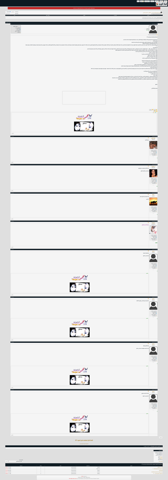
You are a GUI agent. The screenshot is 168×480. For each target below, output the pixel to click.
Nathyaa (153, 223)
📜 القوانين (161, 1)
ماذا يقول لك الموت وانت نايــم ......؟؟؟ (157, 473)
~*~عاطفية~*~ (153, 166)
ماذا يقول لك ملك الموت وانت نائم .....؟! (157, 468)
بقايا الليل (153, 138)
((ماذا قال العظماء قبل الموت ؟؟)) (84, 440)
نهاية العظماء (160, 470)
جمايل (153, 251)
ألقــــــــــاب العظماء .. (159, 467)
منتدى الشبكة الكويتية (157, 12)
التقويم (84, 15)
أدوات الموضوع (8, 22)
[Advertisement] (84, 98)
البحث (14, 15)
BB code (161, 456)
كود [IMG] (161, 458)
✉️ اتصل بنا (152, 1)
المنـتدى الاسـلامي (145, 12)
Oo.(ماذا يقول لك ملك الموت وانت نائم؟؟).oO (156, 471)
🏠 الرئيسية (165, 1)
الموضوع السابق (86, 443)
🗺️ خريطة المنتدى (147, 1)
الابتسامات (161, 457)
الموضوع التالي (82, 443)
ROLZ (153, 194)
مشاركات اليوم (48, 15)
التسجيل (148, 15)
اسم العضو (16, 11)
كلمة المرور (16, 13)
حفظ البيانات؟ (8, 11)
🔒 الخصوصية (157, 1)
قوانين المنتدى (160, 461)
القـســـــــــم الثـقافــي (151, 12)
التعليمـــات (115, 15)
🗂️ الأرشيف (141, 1)
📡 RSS (138, 1)
